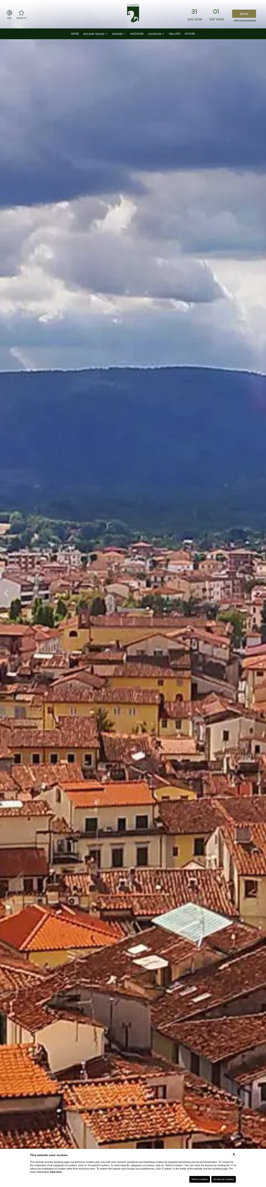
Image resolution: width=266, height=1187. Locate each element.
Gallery (174, 33)
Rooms (117, 34)
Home (75, 33)
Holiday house (93, 34)
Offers (190, 33)
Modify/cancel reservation (245, 20)
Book (244, 14)
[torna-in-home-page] (133, 14)
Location (154, 34)
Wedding (137, 33)
